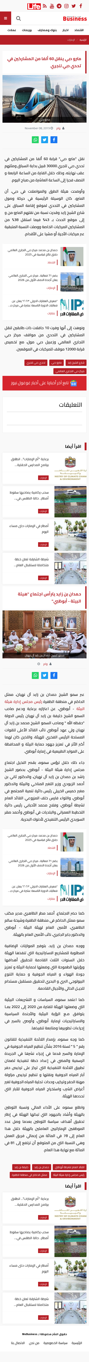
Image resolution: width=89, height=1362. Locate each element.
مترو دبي (56, 362)
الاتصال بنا (18, 1343)
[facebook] (54, 139)
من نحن (34, 1343)
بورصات (27, 30)
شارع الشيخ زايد (76, 362)
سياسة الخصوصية (55, 1343)
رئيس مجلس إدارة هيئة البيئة (68, 1174)
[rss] (44, 5)
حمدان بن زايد (41, 1167)
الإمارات (71, 40)
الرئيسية (83, 40)
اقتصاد (79, 30)
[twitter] (44, 139)
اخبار (66, 30)
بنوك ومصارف (47, 30)
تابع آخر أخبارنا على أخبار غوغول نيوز (40, 383)
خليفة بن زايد (21, 1167)
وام (59, 128)
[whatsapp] (35, 139)
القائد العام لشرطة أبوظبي (69, 1167)
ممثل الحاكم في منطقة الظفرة (29, 1174)
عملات (11, 30)
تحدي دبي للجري (35, 362)
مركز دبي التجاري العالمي (69, 371)
